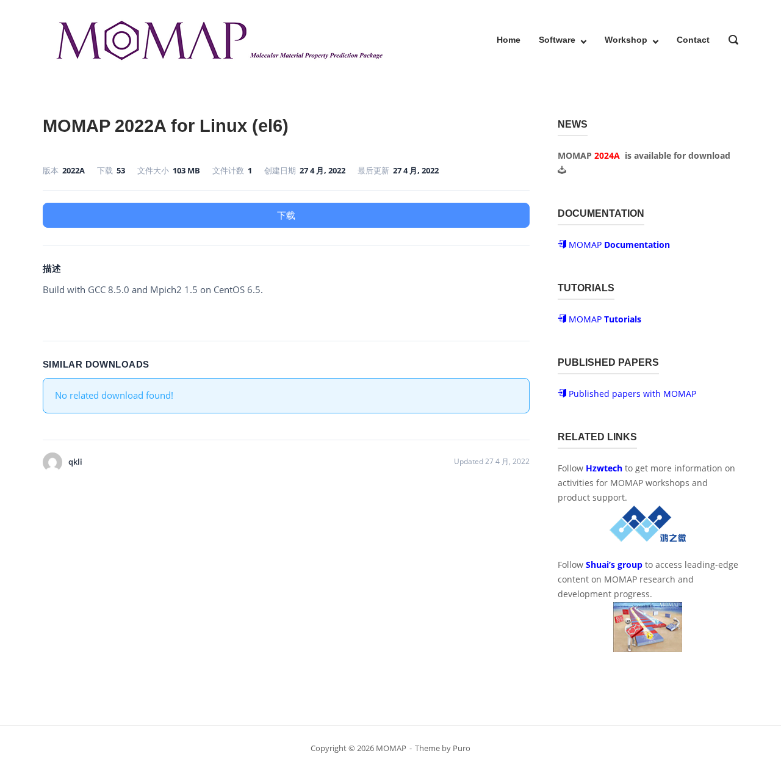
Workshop (626, 40)
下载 (286, 215)
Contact (693, 40)
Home (508, 40)
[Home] (218, 38)
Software (557, 40)
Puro (461, 748)
